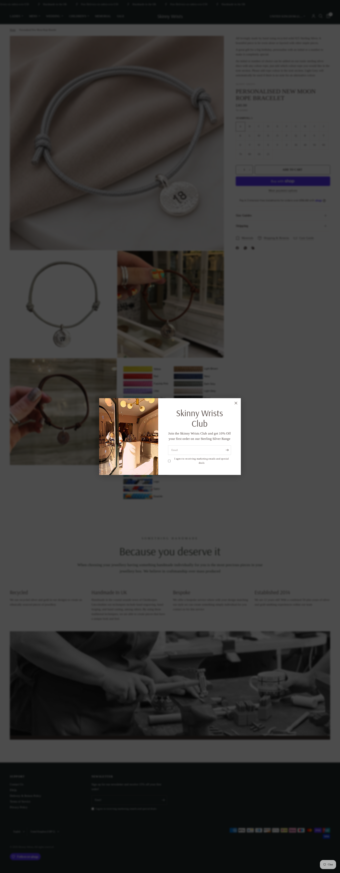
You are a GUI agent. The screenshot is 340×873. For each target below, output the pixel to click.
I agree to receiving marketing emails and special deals (201, 460)
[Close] (236, 403)
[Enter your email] (227, 450)
